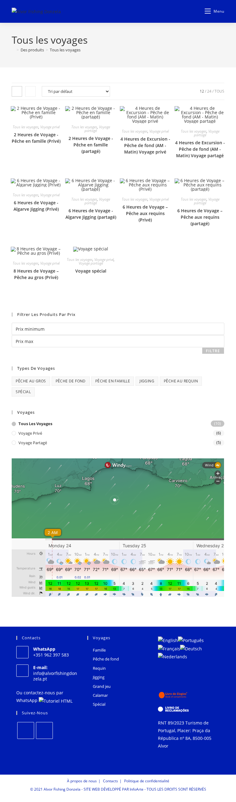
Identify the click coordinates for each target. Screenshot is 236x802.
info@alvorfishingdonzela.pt (55, 676)
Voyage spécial (90, 271)
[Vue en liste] (30, 91)
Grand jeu (102, 686)
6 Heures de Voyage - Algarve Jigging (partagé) (90, 214)
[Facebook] (25, 730)
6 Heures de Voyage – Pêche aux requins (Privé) (145, 213)
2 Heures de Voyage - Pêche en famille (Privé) (36, 138)
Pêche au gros (31, 381)
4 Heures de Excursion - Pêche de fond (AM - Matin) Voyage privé (145, 145)
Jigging (147, 381)
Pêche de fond (71, 381)
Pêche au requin (181, 381)
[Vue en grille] (17, 91)
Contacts (110, 781)
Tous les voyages (65, 50)
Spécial (23, 391)
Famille (99, 650)
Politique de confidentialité (146, 781)
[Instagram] (44, 730)
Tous (219, 91)
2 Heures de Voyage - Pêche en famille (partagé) (91, 144)
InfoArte (137, 789)
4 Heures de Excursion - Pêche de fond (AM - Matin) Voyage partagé (200, 149)
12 (202, 91)
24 (209, 91)
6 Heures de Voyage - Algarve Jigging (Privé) (36, 206)
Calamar (100, 695)
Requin (99, 668)
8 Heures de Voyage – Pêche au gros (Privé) (36, 274)
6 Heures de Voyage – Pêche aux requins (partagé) (199, 217)
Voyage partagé (91, 263)
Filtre (213, 350)
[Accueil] (13, 50)
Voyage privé (50, 127)
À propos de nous (82, 781)
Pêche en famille (112, 381)
